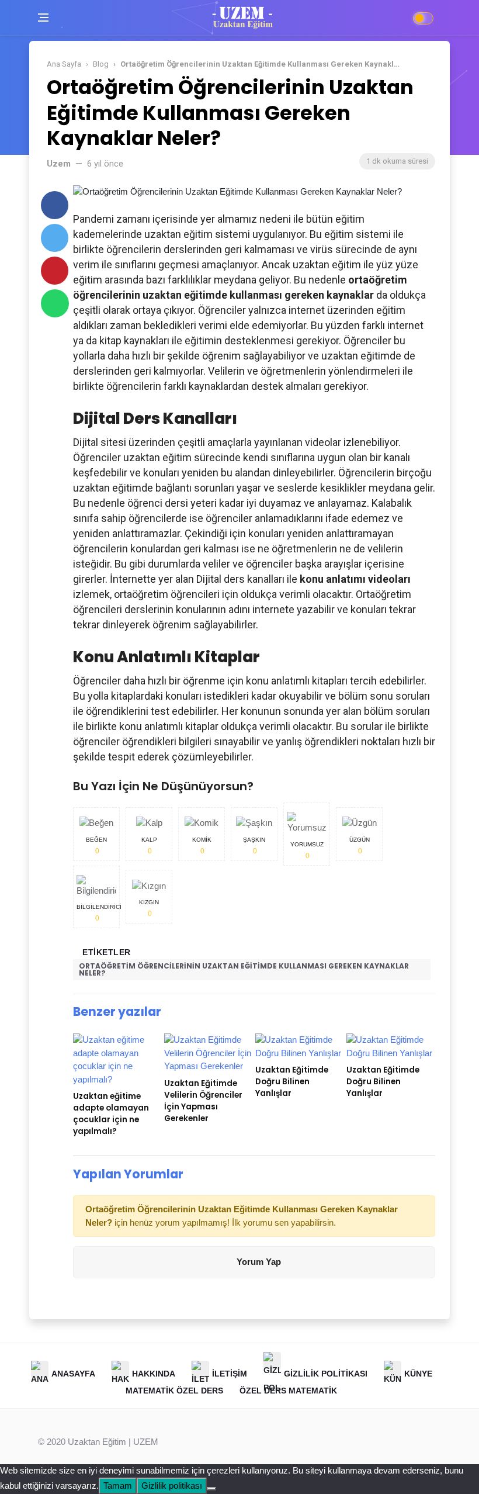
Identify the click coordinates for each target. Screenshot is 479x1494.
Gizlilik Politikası (325, 1373)
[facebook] (54, 205)
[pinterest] (54, 271)
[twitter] (54, 238)
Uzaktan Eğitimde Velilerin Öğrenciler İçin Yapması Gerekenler (203, 1101)
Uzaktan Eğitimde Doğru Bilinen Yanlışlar (291, 1081)
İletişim (229, 1373)
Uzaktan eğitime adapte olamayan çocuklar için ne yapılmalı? (111, 1114)
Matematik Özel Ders (174, 1390)
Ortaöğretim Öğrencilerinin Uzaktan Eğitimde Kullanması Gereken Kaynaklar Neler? (244, 969)
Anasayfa (73, 1373)
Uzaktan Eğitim (97, 1442)
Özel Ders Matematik (288, 1390)
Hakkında (153, 1373)
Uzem (59, 163)
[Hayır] (211, 1488)
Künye (418, 1373)
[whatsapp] (55, 303)
